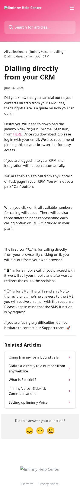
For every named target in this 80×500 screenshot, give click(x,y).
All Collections (14, 52)
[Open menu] (72, 7)
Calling (59, 52)
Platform (27, 484)
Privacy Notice (49, 484)
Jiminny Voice (38, 52)
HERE (17, 134)
